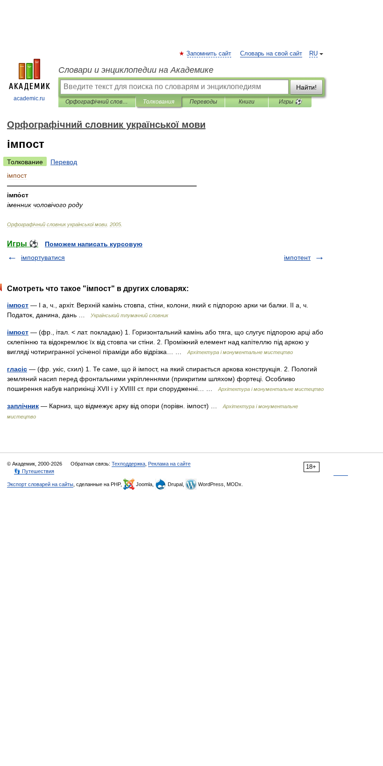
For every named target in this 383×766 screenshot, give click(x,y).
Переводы (203, 101)
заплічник (23, 406)
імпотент (297, 257)
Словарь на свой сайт (271, 53)
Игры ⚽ (290, 101)
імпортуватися (43, 257)
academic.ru (29, 98)
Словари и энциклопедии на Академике (135, 70)
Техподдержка (128, 464)
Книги (247, 101)
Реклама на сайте (169, 464)
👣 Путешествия (34, 471)
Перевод (63, 162)
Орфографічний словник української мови (96, 101)
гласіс (17, 369)
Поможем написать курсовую (93, 244)
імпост (17, 305)
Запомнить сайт (209, 53)
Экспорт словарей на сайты (40, 484)
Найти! (306, 87)
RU (313, 53)
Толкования (158, 101)
